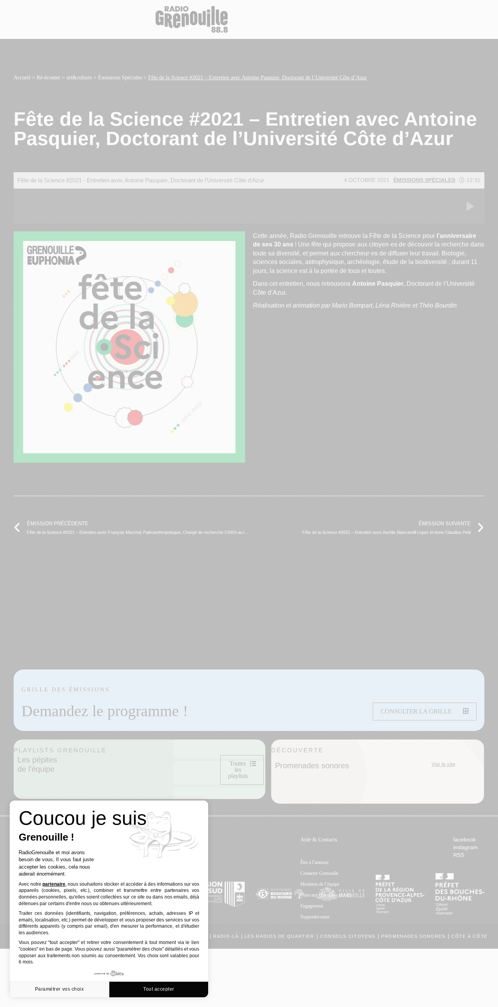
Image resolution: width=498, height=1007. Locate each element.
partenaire (53, 884)
